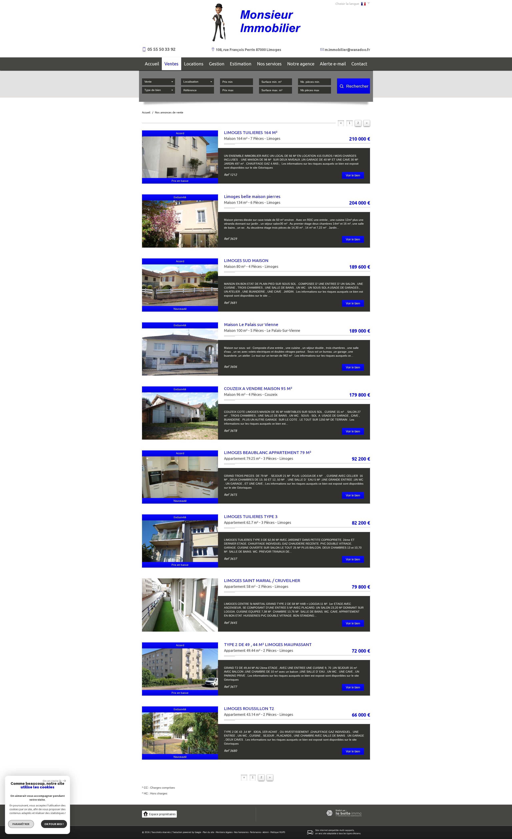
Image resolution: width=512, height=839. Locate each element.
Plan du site (208, 832)
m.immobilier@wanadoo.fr (347, 50)
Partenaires (255, 832)
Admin (266, 832)
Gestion (216, 63)
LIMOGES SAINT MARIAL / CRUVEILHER (262, 580)
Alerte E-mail (333, 63)
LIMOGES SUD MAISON (246, 260)
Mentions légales (224, 832)
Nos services (269, 63)
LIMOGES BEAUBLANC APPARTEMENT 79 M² (267, 452)
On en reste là (52, 781)
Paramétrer (21, 824)
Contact (359, 63)
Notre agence (300, 63)
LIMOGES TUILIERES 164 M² (250, 132)
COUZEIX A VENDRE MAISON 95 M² (258, 388)
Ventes (171, 63)
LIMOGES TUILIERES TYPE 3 (250, 516)
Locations (193, 63)
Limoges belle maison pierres (252, 196)
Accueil (152, 63)
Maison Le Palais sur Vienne (251, 324)
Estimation (240, 63)
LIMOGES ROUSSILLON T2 (249, 708)
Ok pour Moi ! (54, 824)
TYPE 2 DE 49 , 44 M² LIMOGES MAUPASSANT (268, 644)
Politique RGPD (277, 832)
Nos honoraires (241, 832)
